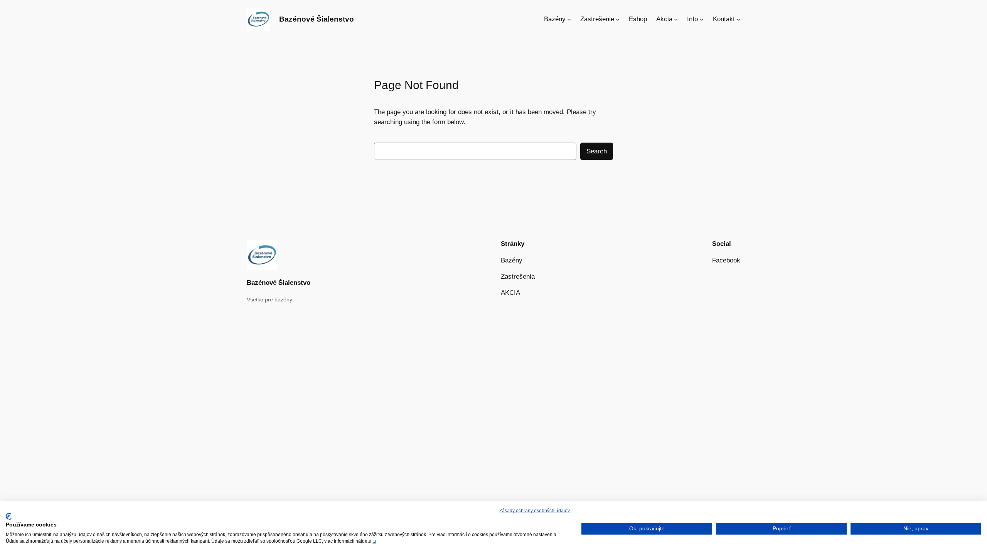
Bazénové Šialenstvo (316, 19)
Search (596, 151)
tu (374, 541)
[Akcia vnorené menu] (676, 19)
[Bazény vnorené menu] (569, 19)
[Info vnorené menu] (702, 19)
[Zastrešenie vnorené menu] (618, 19)
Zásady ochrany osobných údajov (534, 510)
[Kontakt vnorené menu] (738, 19)
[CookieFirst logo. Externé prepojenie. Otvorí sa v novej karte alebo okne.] (9, 516)
